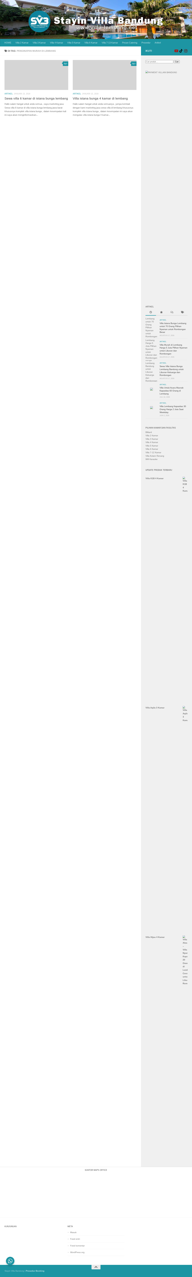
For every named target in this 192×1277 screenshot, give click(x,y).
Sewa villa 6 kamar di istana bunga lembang (36, 98)
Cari (176, 62)
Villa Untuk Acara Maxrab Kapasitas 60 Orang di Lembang (171, 391)
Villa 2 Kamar (21, 42)
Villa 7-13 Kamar (110, 42)
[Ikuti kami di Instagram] (186, 51)
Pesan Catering (129, 42)
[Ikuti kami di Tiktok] (181, 51)
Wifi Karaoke (152, 459)
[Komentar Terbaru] (171, 312)
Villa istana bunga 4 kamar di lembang (100, 98)
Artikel (158, 42)
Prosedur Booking (35, 1271)
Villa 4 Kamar (56, 42)
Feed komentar (77, 1245)
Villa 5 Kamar (73, 42)
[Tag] (182, 312)
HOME (7, 42)
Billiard (149, 432)
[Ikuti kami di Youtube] (176, 51)
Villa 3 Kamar (39, 42)
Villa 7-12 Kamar (153, 452)
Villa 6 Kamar (91, 42)
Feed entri (75, 1239)
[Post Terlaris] (161, 312)
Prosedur (145, 42)
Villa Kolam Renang (155, 456)
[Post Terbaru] (151, 312)
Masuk (73, 1232)
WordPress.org (77, 1252)
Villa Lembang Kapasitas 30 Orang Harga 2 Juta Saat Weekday (173, 409)
